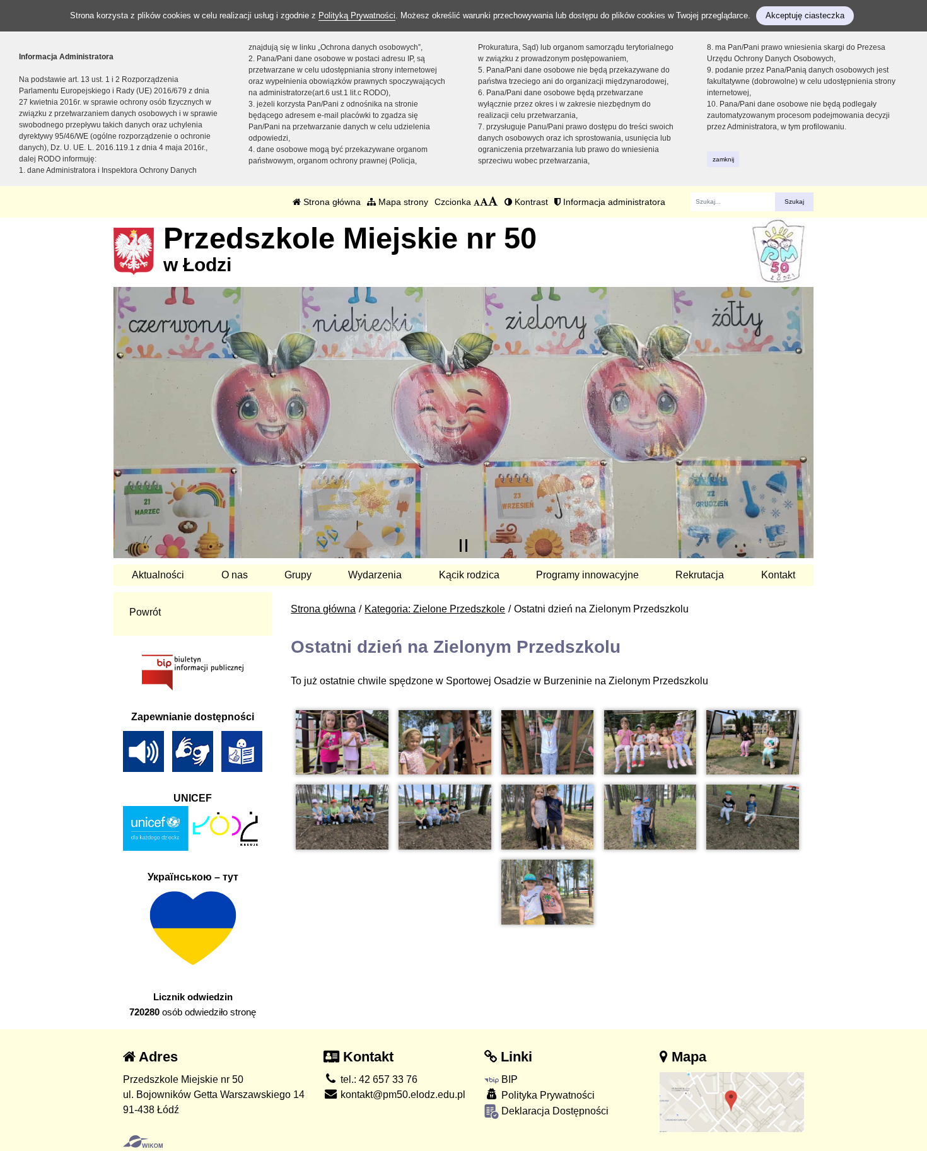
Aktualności (158, 575)
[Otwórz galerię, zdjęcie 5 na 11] (752, 742)
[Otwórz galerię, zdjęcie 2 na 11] (445, 742)
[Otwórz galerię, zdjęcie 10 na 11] (752, 817)
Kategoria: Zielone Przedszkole (434, 609)
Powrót (145, 612)
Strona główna (331, 202)
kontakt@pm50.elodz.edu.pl (401, 1094)
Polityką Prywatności (356, 15)
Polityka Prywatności (547, 1095)
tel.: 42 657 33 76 (377, 1079)
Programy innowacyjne (587, 575)
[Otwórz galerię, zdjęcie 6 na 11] (342, 817)
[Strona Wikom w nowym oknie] (143, 1141)
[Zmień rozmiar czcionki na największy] (493, 202)
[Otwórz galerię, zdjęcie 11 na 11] (547, 892)
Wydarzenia (375, 575)
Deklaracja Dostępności (554, 1111)
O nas (234, 575)
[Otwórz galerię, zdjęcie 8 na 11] (547, 817)
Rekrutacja (699, 575)
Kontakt (778, 575)
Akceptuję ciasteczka (805, 15)
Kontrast (530, 202)
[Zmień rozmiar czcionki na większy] (484, 202)
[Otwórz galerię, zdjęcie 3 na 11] (547, 742)
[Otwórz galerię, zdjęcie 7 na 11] (445, 817)
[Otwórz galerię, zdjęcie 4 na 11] (650, 742)
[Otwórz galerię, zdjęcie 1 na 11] (342, 742)
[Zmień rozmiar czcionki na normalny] (477, 202)
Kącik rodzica (469, 575)
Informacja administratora (613, 202)
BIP (508, 1079)
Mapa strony (402, 202)
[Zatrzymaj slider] (463, 545)
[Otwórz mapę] (732, 1101)
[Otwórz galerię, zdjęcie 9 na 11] (650, 817)
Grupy (298, 575)
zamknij (723, 159)
